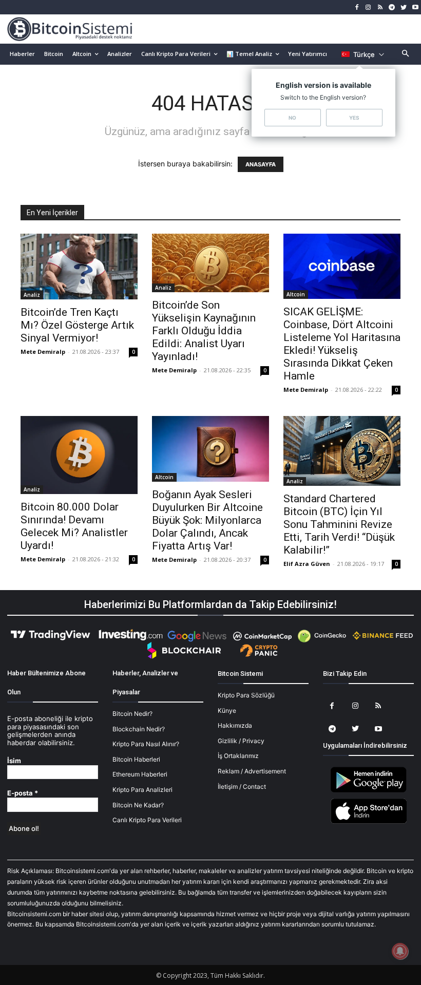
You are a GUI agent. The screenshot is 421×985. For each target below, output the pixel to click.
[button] (405, 54)
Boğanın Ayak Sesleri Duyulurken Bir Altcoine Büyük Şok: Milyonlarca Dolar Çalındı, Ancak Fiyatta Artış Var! (207, 520)
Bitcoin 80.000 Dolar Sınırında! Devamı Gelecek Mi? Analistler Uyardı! (74, 526)
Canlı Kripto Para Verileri (147, 820)
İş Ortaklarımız (238, 756)
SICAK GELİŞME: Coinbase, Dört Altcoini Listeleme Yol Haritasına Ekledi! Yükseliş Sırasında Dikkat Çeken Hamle (341, 344)
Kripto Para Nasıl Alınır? (145, 744)
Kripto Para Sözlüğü (246, 695)
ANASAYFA (260, 164)
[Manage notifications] (400, 951)
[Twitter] (403, 7)
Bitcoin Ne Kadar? (138, 805)
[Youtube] (415, 7)
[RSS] (380, 7)
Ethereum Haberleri (139, 774)
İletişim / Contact (242, 786)
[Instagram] (368, 7)
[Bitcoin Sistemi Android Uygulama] (369, 790)
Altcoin (295, 294)
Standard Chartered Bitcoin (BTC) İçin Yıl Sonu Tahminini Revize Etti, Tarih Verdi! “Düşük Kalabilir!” (339, 524)
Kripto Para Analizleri (142, 789)
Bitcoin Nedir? (132, 713)
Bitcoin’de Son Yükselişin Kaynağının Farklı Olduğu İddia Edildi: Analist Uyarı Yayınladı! (204, 331)
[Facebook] (356, 7)
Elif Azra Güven (306, 563)
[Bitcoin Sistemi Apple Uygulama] (369, 822)
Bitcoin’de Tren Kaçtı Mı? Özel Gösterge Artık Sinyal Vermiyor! (77, 325)
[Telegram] (392, 7)
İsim (14, 761)
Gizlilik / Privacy (241, 741)
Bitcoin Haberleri (136, 759)
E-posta (22, 793)
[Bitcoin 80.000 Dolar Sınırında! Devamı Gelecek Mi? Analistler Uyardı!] (79, 455)
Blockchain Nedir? (138, 729)
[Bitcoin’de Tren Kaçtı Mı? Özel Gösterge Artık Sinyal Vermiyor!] (79, 266)
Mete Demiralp (43, 351)
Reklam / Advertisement (252, 771)
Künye (227, 710)
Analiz (32, 294)
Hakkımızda (235, 725)
